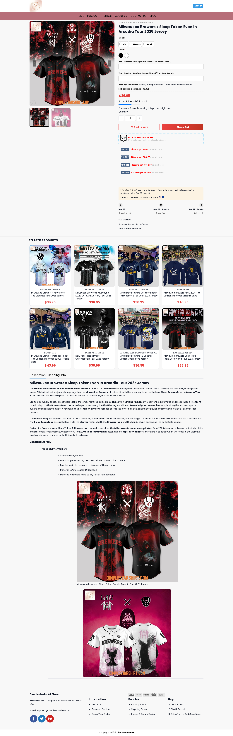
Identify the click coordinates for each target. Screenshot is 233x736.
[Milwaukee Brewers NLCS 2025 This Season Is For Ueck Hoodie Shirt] (183, 266)
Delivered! (198, 213)
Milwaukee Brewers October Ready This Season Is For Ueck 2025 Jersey (138, 294)
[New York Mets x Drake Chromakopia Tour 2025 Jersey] (94, 329)
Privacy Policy (138, 704)
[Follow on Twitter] (41, 718)
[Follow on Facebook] (33, 718)
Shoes (108, 16)
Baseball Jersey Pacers (140, 22)
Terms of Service (101, 709)
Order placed (125, 213)
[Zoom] (33, 102)
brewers (127, 228)
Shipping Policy (139, 709)
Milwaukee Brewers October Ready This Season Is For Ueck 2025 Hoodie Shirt (50, 358)
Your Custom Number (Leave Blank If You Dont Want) (146, 73)
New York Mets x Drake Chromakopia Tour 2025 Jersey (92, 357)
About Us (121, 16)
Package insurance (128, 84)
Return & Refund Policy (143, 714)
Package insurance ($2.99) (135, 89)
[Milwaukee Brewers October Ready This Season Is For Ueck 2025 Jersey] (138, 266)
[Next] (109, 63)
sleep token (137, 228)
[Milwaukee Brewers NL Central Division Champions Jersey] (138, 329)
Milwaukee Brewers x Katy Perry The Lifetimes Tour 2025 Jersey (48, 294)
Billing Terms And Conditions (186, 714)
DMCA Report (178, 709)
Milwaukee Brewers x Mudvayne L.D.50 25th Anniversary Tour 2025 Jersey (93, 295)
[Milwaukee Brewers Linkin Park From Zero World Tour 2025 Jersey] (183, 329)
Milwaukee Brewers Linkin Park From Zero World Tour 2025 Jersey (182, 357)
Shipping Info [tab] (56, 375)
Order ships (160, 213)
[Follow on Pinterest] (50, 718)
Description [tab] (38, 375)
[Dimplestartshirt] (43, 6)
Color (122, 49)
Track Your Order (101, 714)
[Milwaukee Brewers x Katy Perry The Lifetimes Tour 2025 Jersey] (50, 266)
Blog (153, 16)
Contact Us (138, 16)
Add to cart (141, 127)
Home (80, 16)
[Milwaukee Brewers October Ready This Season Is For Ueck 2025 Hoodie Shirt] (50, 329)
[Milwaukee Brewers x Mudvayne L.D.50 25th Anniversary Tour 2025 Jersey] (94, 266)
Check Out (183, 127)
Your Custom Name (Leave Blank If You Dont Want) (145, 61)
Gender (123, 37)
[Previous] (34, 63)
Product (92, 16)
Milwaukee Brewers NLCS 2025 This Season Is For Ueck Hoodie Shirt (182, 294)
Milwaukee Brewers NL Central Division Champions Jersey (136, 357)
